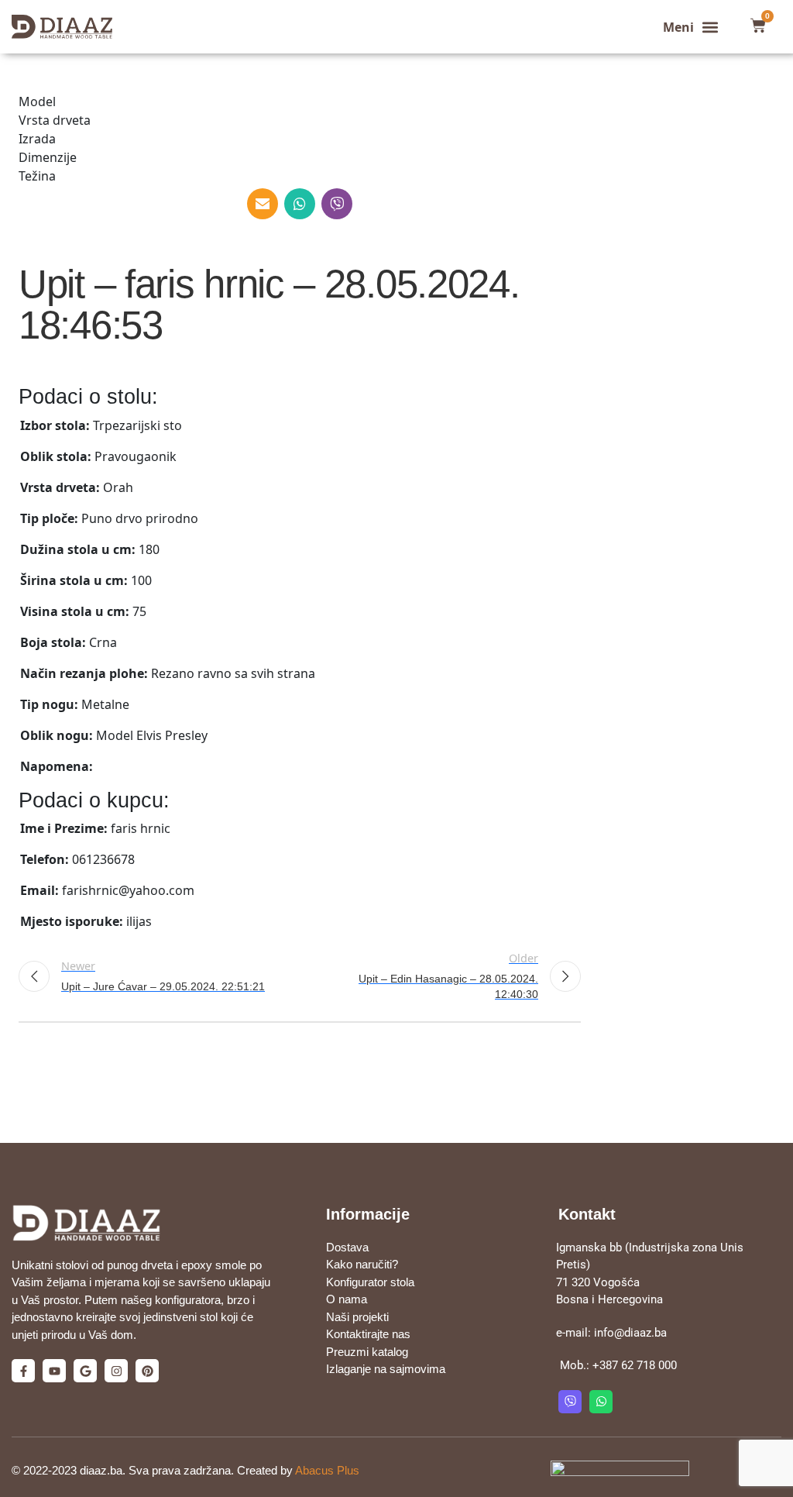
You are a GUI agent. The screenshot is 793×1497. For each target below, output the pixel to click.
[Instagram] (116, 1370)
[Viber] (570, 1401)
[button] (691, 26)
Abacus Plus (327, 1470)
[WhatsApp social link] (299, 203)
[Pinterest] (147, 1370)
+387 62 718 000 (634, 1365)
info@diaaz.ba (630, 1333)
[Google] (85, 1370)
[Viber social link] (336, 203)
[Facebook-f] (23, 1370)
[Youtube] (54, 1370)
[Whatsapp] (601, 1401)
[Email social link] (262, 203)
